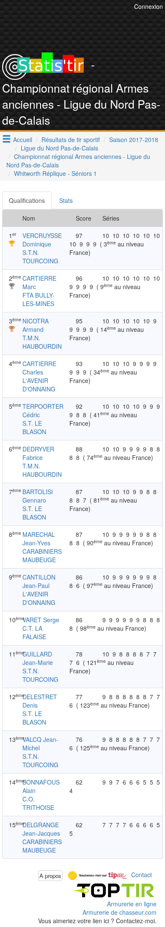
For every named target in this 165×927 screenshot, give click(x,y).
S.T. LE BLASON (34, 427)
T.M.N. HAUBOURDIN (42, 342)
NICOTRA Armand (35, 325)
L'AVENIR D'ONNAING (38, 384)
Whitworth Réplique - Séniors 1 (55, 173)
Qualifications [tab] (27, 200)
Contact (141, 874)
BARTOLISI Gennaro (37, 495)
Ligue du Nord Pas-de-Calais (59, 148)
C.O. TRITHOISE (38, 803)
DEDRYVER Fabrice (38, 453)
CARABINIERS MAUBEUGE (42, 555)
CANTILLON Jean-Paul (38, 581)
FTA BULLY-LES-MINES (38, 299)
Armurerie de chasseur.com (119, 912)
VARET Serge (40, 619)
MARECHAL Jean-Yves (38, 538)
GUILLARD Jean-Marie (37, 658)
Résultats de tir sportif (70, 139)
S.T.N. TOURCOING (40, 256)
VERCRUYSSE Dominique (42, 239)
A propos (50, 876)
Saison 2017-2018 (133, 139)
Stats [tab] (66, 200)
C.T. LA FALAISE (34, 632)
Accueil (22, 139)
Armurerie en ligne (132, 904)
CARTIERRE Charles (39, 367)
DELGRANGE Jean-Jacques (41, 828)
